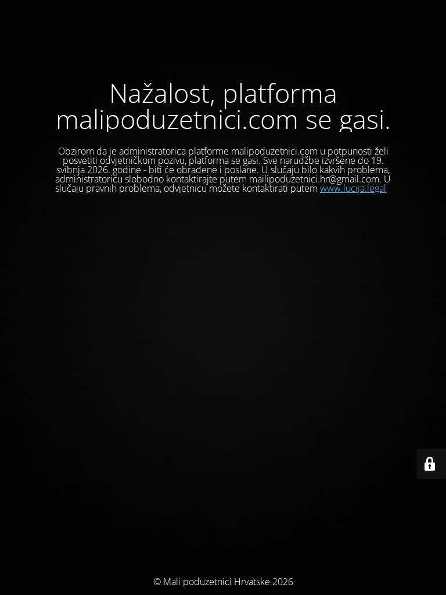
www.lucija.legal (353, 188)
